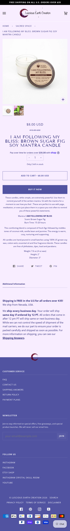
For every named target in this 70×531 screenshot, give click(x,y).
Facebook (8, 467)
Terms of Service (36, 502)
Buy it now (35, 189)
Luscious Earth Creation (27, 497)
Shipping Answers (13, 338)
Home (6, 26)
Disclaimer (54, 502)
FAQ (5, 379)
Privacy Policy (15, 502)
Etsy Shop (8, 472)
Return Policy (11, 394)
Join (61, 436)
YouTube (8, 482)
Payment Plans (11, 399)
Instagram (9, 462)
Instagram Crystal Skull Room (21, 477)
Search (54, 497)
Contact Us (9, 384)
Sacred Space (24, 26)
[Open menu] (7, 13)
